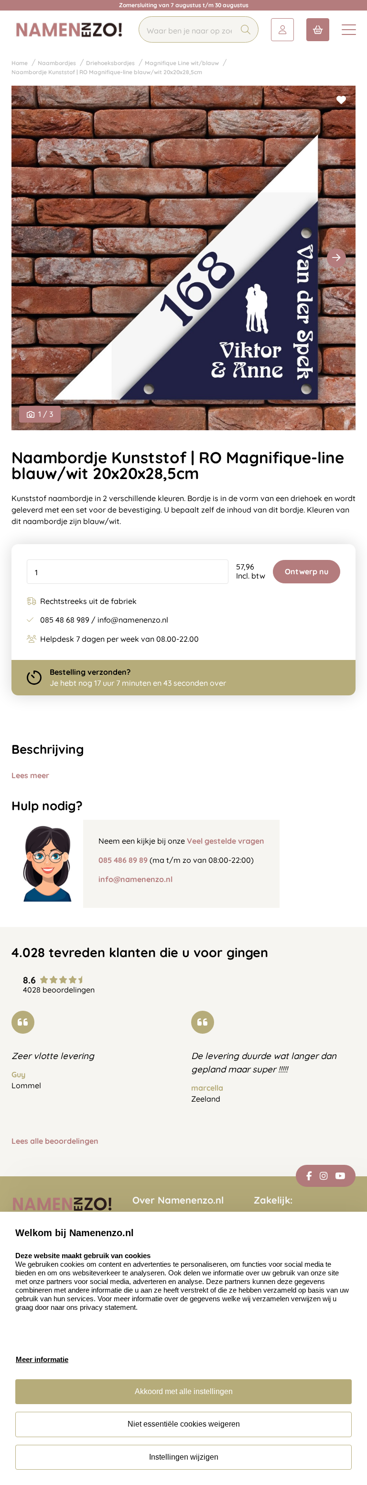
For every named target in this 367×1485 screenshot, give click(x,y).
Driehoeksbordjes (110, 63)
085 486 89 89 (123, 860)
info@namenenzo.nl (135, 879)
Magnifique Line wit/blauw (182, 63)
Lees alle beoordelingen (54, 1141)
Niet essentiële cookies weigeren (184, 1424)
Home (19, 63)
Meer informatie (42, 1359)
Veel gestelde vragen (225, 841)
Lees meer (30, 775)
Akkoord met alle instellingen (184, 1391)
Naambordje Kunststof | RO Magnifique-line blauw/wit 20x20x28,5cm (106, 72)
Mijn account (282, 29)
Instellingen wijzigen (183, 1457)
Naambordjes (57, 63)
